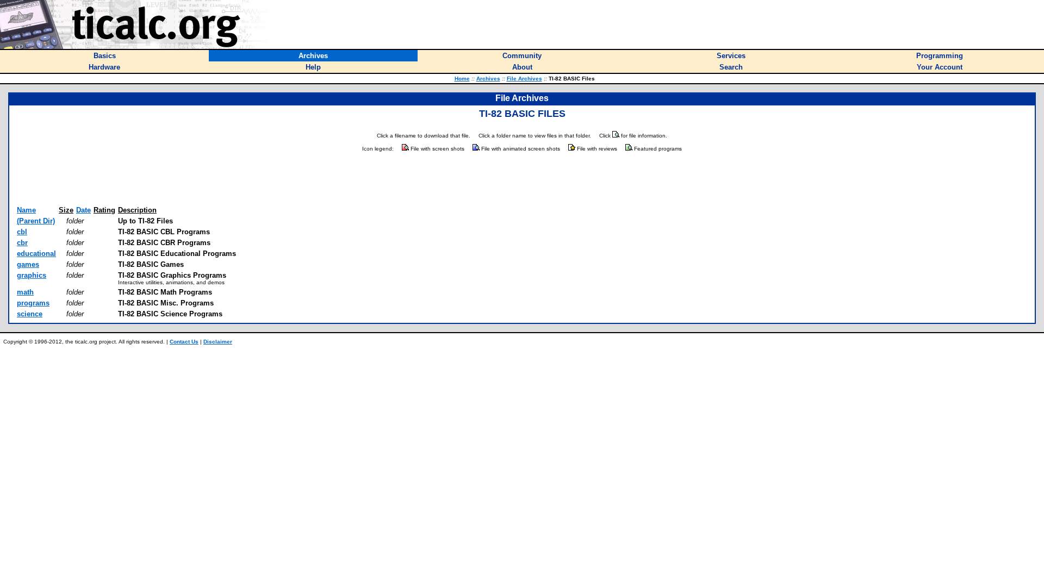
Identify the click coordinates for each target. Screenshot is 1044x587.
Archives (488, 79)
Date (83, 210)
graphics (31, 275)
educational (36, 253)
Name (26, 210)
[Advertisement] (522, 179)
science (29, 314)
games (28, 264)
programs (33, 303)
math (25, 292)
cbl (22, 232)
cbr (22, 243)
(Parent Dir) (36, 221)
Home (462, 79)
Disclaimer (217, 342)
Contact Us (184, 342)
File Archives (524, 79)
